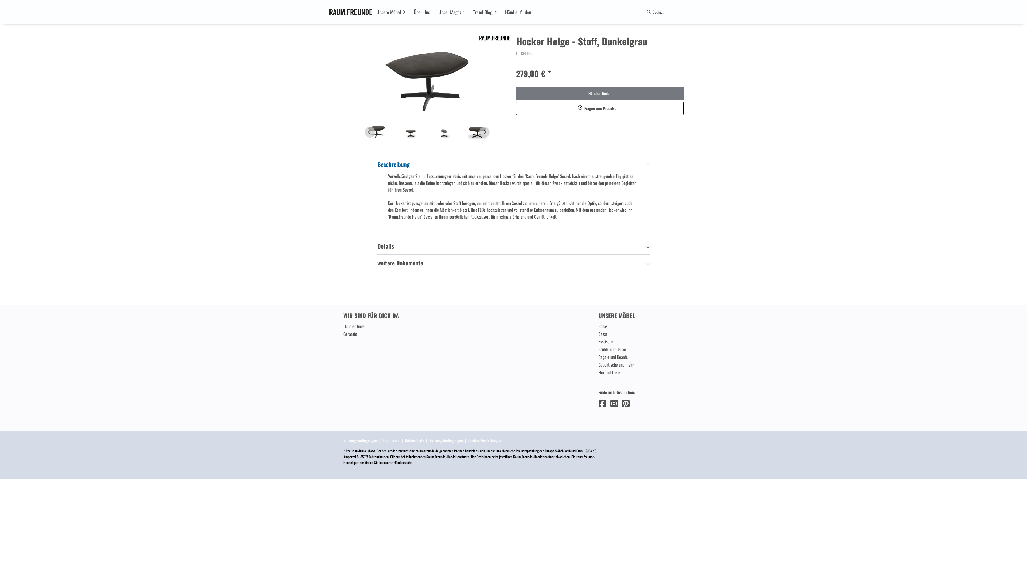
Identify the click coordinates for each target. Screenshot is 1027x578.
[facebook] (602, 403)
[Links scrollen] (370, 132)
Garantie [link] (350, 334)
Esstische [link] (606, 341)
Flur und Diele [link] (609, 372)
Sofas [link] (603, 326)
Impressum (391, 440)
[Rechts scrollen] (484, 132)
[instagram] (614, 403)
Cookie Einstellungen (484, 440)
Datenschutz (414, 440)
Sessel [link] (604, 334)
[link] (389, 12)
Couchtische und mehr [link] (616, 365)
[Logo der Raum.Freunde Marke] (350, 12)
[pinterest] (626, 403)
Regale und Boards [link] (613, 357)
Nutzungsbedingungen (360, 440)
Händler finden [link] (599, 93)
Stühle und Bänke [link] (612, 349)
